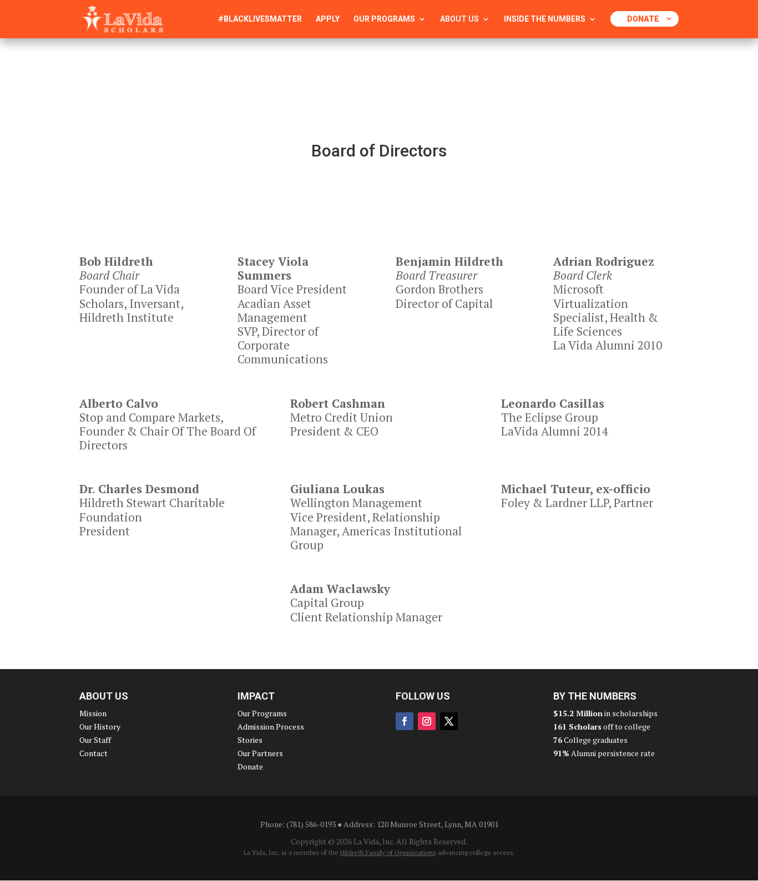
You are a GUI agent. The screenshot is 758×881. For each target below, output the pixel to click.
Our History (99, 726)
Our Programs (384, 19)
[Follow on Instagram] (427, 721)
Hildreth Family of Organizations (388, 852)
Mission (93, 713)
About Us (459, 19)
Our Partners (260, 753)
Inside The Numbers (544, 19)
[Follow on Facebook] (404, 721)
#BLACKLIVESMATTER (260, 19)
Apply (328, 19)
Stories (249, 740)
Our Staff (95, 740)
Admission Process (270, 726)
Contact (93, 753)
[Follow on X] (449, 721)
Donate (643, 18)
